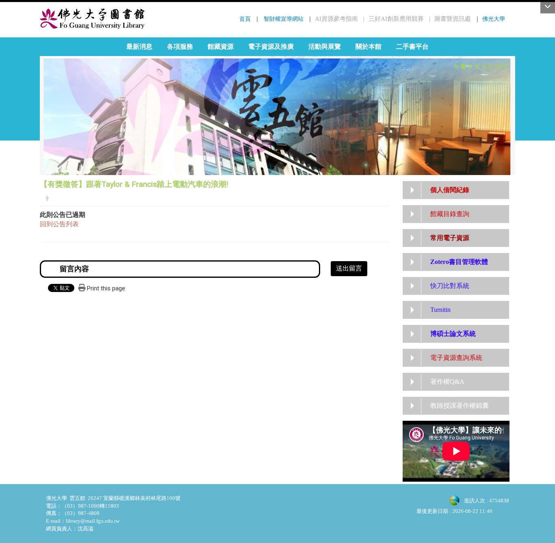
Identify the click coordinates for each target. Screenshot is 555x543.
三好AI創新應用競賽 (396, 18)
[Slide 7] (497, 66)
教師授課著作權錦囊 (459, 405)
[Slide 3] (470, 66)
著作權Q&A (447, 381)
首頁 (245, 18)
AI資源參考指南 (336, 18)
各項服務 (180, 46)
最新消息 (139, 46)
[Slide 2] (463, 66)
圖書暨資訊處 (452, 18)
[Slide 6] (491, 66)
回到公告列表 (59, 224)
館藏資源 (221, 46)
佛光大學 (493, 18)
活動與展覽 (324, 46)
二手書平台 (412, 46)
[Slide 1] (457, 66)
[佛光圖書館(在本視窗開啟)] (92, 18)
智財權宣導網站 (284, 18)
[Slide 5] (484, 66)
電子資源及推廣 (271, 46)
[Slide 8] (504, 66)
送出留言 (349, 268)
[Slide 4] (477, 66)
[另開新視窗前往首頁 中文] (277, 108)
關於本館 (369, 46)
